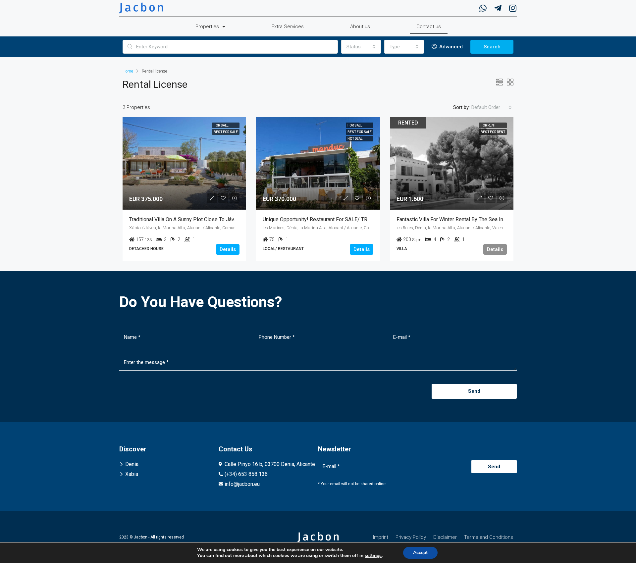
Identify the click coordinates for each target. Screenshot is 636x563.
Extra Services (288, 26)
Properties (207, 26)
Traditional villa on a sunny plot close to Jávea (184, 219)
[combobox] (361, 47)
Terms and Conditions (488, 537)
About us (360, 26)
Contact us (428, 26)
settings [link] (373, 555)
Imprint (380, 537)
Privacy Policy (411, 537)
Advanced (450, 47)
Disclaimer (445, 537)
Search (492, 47)
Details (228, 249)
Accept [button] (420, 552)
